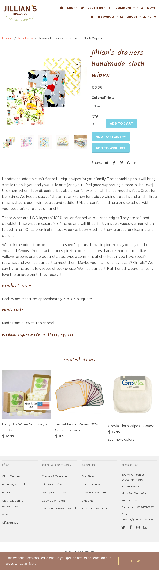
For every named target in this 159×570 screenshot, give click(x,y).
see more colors (121, 439)
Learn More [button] (28, 563)
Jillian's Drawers (84, 551)
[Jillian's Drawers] (20, 12)
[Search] (149, 17)
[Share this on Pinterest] (121, 163)
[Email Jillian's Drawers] (145, 527)
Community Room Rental (59, 508)
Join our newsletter (94, 508)
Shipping (88, 500)
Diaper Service (52, 484)
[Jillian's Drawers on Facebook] (131, 527)
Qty (95, 116)
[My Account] (144, 17)
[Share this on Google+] (128, 163)
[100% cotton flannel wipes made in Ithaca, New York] (44, 89)
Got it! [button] (135, 561)
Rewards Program (94, 492)
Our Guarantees (92, 484)
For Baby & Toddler (15, 484)
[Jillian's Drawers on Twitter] (123, 527)
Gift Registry (10, 522)
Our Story (88, 476)
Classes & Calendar (54, 476)
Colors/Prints (103, 98)
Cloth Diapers (11, 476)
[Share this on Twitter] (106, 163)
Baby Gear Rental (53, 500)
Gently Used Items (54, 492)
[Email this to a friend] (135, 163)
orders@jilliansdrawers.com (139, 519)
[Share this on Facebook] (113, 163)
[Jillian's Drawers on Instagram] (138, 527)
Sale (5, 514)
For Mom (8, 492)
